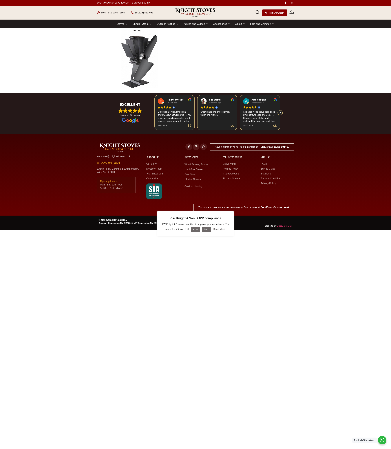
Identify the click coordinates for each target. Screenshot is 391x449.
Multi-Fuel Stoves (194, 169)
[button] (122, 24)
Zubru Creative (284, 226)
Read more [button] (162, 125)
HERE (262, 147)
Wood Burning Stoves (196, 164)
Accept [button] (195, 229)
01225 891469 (281, 147)
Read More (219, 229)
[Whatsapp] (203, 146)
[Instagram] (292, 3)
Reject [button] (206, 229)
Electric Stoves (193, 179)
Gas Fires (190, 174)
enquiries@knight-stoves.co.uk (113, 156)
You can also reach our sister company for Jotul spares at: (243, 207)
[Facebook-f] (285, 3)
